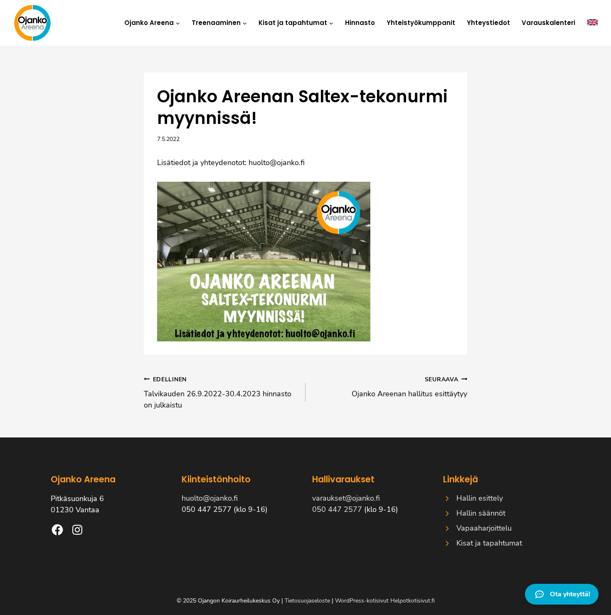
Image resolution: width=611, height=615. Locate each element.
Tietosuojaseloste (307, 601)
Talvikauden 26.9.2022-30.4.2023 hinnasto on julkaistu (217, 392)
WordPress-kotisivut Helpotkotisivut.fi (385, 601)
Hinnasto (360, 22)
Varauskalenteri (548, 22)
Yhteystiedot (488, 22)
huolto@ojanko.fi (277, 163)
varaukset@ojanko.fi (346, 498)
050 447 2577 (337, 509)
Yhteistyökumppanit (421, 22)
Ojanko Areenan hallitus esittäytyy (409, 387)
